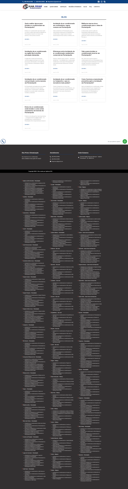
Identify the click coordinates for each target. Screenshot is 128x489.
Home (46, 6)
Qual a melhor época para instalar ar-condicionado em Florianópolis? (35, 25)
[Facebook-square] (99, 2)
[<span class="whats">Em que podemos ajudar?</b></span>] (124, 141)
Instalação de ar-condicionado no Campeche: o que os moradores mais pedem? (64, 81)
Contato (97, 6)
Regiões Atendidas (75, 6)
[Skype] (104, 2)
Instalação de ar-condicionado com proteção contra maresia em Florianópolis (35, 81)
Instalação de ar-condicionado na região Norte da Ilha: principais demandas (35, 53)
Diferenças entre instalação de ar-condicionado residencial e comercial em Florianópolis (64, 53)
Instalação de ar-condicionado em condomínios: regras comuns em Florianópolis (64, 25)
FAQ (90, 6)
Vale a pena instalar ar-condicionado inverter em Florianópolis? (91, 53)
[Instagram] (102, 2)
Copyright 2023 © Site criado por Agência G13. (40, 171)
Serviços (63, 6)
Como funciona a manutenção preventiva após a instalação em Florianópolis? (92, 81)
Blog (85, 6)
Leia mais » (27, 39)
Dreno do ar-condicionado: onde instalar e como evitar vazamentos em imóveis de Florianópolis (34, 109)
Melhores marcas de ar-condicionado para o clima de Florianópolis (92, 25)
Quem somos (54, 6)
